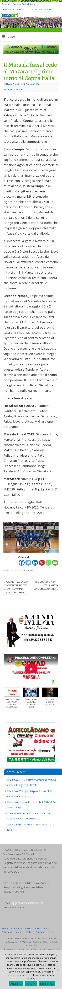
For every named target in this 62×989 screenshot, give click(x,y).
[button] (12, 700)
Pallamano (7, 932)
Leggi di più (46, 983)
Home (5, 928)
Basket (29, 932)
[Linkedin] (35, 563)
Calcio (28, 928)
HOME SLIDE (16, 89)
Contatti (5, 4)
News (51, 932)
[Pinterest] (42, 563)
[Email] (55, 563)
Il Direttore (16, 928)
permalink (29, 570)
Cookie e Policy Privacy (24, 4)
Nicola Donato (13, 84)
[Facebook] (52, 17)
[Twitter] (57, 17)
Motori (19, 932)
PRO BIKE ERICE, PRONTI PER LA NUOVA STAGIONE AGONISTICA (46, 585)
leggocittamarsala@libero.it (27, 903)
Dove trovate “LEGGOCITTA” (15, 9)
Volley (37, 928)
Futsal (6, 89)
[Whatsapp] (48, 563)
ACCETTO (16, 983)
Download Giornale (41, 9)
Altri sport (40, 932)
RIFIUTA (31, 983)
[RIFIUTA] (57, 969)
